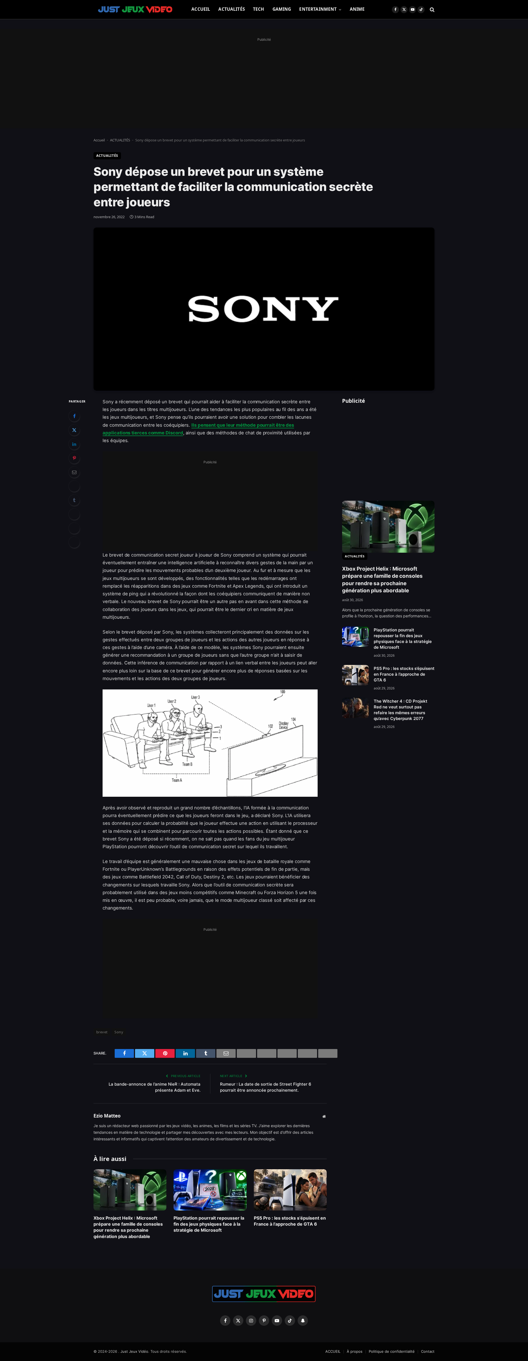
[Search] (432, 9)
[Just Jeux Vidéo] (136, 9)
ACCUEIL (200, 9)
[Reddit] (74, 514)
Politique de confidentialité (392, 1351)
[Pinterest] (74, 458)
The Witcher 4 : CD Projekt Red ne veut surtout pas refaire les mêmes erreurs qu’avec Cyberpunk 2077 (400, 710)
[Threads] (74, 528)
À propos (354, 1351)
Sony (118, 1031)
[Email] (74, 472)
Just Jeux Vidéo (134, 1351)
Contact (428, 1351)
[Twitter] (74, 430)
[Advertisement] (264, 81)
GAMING (282, 9)
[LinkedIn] (74, 444)
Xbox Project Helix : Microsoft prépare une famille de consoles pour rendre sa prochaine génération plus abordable (128, 1227)
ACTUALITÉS (231, 9)
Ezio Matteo (107, 1116)
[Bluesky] (74, 486)
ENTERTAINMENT (318, 9)
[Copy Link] (74, 542)
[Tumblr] (74, 500)
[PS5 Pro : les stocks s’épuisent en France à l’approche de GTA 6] (290, 1189)
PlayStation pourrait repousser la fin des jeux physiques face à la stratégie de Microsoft (209, 1224)
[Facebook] (74, 415)
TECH (258, 9)
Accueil (99, 140)
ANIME (357, 9)
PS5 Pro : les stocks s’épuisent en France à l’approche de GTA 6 (290, 1221)
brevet (102, 1031)
